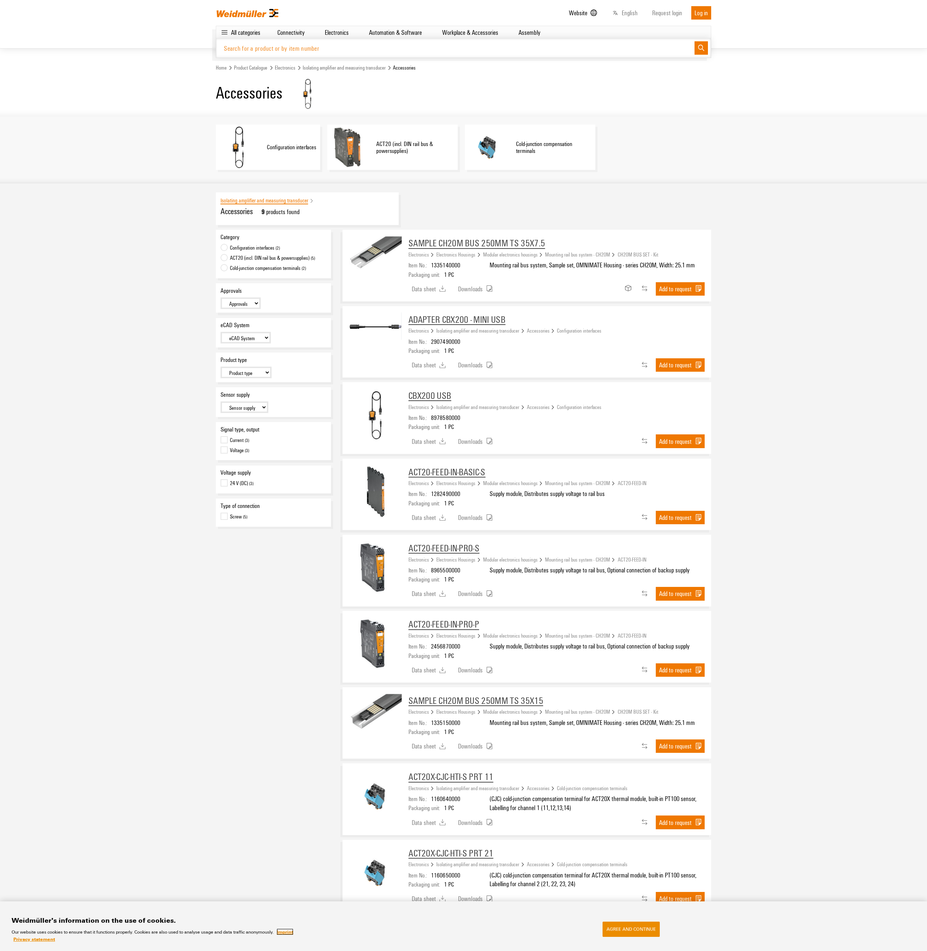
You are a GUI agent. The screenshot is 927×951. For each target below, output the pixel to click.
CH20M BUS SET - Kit (638, 254)
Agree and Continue (631, 929)
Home (221, 67)
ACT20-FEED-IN (632, 483)
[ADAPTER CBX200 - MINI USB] (375, 326)
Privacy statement (34, 938)
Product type (234, 359)
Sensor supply (235, 394)
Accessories (538, 330)
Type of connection (240, 505)
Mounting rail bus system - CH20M (577, 254)
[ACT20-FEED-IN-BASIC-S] (375, 491)
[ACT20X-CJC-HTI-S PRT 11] (375, 796)
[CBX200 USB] (375, 415)
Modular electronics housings (510, 254)
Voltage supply (236, 472)
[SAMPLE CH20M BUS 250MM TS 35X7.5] (375, 262)
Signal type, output (240, 429)
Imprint (285, 932)
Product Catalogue (250, 67)
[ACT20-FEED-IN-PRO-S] (375, 568)
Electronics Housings (455, 254)
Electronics (285, 67)
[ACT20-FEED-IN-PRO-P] (375, 644)
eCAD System (235, 325)
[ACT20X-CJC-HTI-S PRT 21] (375, 873)
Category (230, 237)
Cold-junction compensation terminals (592, 788)
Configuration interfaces (579, 330)
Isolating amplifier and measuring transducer (344, 67)
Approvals (231, 290)
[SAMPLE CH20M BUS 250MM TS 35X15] (375, 720)
